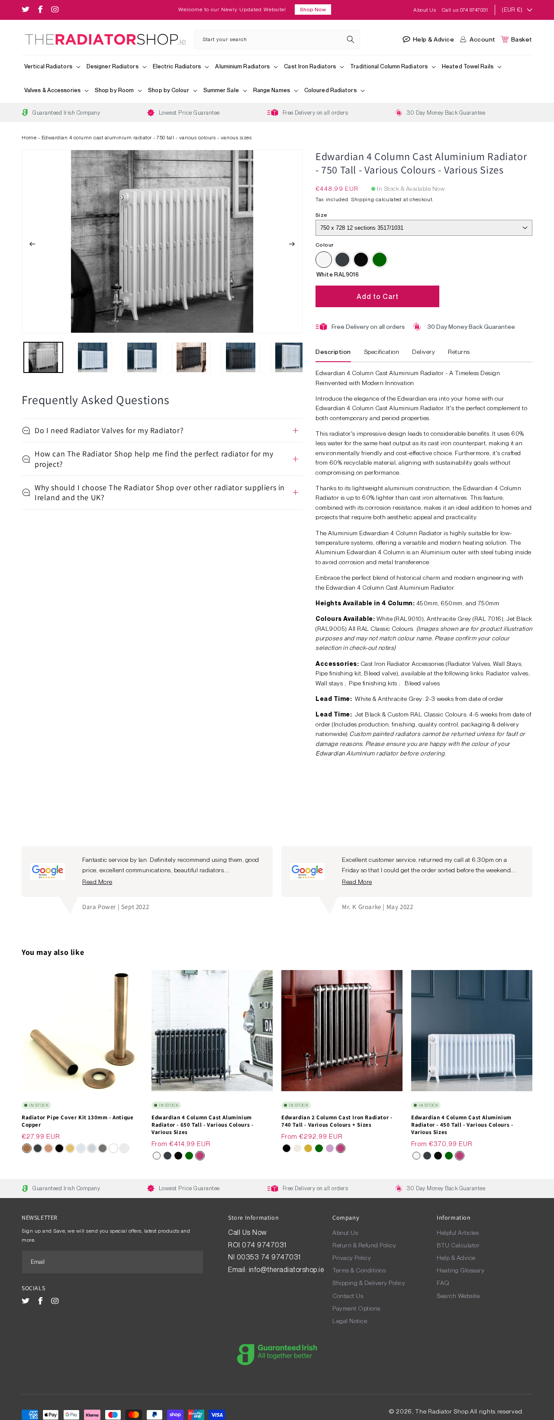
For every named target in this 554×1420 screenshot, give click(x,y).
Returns (459, 351)
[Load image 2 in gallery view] (92, 357)
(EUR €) (512, 9)
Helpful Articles (458, 1232)
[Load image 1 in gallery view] (43, 357)
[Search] (350, 39)
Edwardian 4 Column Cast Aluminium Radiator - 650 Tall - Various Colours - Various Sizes (202, 1125)
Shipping (362, 199)
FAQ (443, 1282)
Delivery (423, 351)
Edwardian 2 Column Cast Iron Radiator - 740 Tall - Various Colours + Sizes (336, 1121)
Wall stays (330, 683)
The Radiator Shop (441, 1411)
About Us (425, 10)
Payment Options (356, 1308)
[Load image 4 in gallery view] (191, 357)
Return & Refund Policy (364, 1245)
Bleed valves (422, 683)
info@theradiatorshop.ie (286, 1270)
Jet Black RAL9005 (361, 260)
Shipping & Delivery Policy (368, 1282)
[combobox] (277, 39)
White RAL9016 (324, 260)
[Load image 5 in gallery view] (240, 357)
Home (29, 138)
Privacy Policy (351, 1257)
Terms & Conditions (359, 1270)
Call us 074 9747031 (465, 10)
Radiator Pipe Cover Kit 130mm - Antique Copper (77, 1121)
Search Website (458, 1295)
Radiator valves (507, 673)
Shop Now (313, 9)
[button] (53, 67)
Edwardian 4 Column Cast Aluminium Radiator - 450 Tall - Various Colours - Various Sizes (462, 1125)
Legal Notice (349, 1320)
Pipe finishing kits (374, 683)
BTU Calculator (458, 1245)
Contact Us (347, 1295)
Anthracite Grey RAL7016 (342, 260)
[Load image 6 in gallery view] (290, 357)
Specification (381, 351)
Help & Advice (456, 1257)
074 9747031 (265, 1245)
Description (333, 351)
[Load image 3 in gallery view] (141, 357)
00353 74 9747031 (269, 1257)
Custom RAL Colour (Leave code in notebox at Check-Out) (380, 260)
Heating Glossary (460, 1270)
